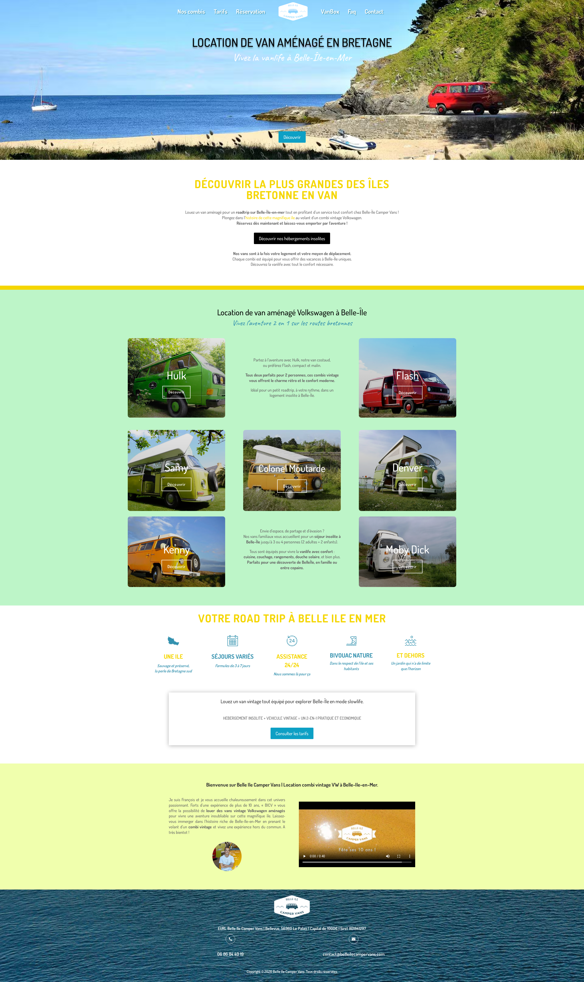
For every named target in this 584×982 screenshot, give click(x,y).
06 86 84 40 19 (230, 954)
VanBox (330, 11)
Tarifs (220, 11)
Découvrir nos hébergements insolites (292, 238)
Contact (374, 11)
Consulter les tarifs (292, 733)
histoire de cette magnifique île (270, 217)
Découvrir (292, 137)
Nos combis (191, 11)
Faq (352, 11)
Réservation (250, 11)
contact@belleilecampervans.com (354, 954)
